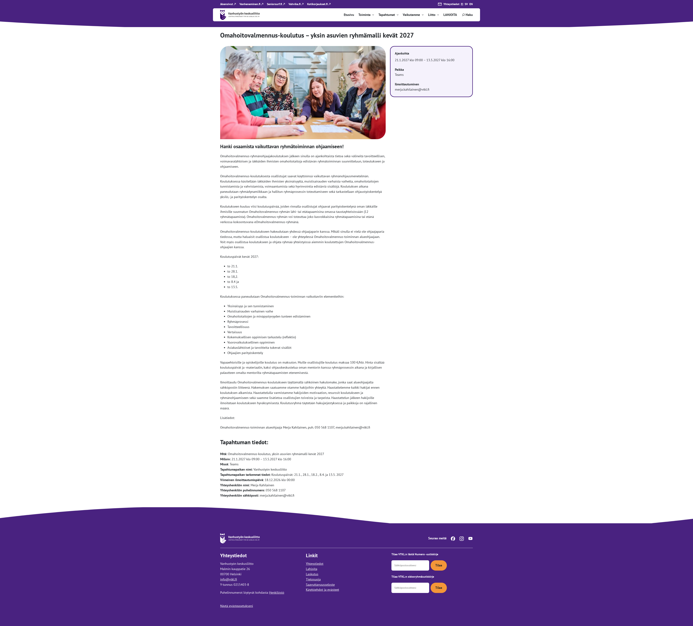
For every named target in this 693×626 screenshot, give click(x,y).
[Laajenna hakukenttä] (467, 15)
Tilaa (438, 565)
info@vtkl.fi (228, 579)
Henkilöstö (276, 592)
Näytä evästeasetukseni (236, 606)
